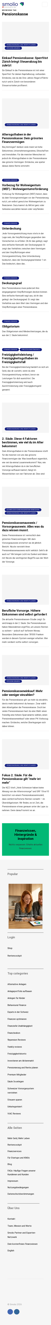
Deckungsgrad (12, 283)
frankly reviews (14, 1047)
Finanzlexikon (10, 180)
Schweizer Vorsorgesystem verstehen (23, 509)
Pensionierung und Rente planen (21, 45)
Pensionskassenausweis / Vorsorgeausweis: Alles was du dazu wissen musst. (23, 526)
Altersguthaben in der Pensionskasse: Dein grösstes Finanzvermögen (22, 138)
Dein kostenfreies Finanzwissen (22, 1244)
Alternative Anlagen (16, 984)
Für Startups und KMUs (18, 1157)
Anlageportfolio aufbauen (19, 991)
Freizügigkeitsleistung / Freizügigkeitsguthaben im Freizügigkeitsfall (20, 358)
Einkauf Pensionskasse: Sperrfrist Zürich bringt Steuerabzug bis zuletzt (25, 61)
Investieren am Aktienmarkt (20, 1060)
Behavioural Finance (16, 1005)
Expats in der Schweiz (17, 1012)
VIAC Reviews (14, 1113)
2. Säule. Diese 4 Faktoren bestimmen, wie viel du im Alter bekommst (23, 442)
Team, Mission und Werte (19, 1226)
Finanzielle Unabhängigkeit (20, 1026)
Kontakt (11, 1219)
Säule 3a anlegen (15, 1081)
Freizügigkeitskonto (31, 349)
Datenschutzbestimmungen (20, 1194)
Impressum (12, 1181)
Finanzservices (14, 1151)
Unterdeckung (11, 228)
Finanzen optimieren (17, 1019)
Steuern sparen (13, 48)
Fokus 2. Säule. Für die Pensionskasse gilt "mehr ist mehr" (21, 779)
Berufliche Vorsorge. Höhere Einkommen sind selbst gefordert (24, 612)
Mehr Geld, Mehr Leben (18, 1138)
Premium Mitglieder (16, 1074)
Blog (9, 1164)
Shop (9, 948)
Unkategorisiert (14, 1106)
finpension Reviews (16, 1040)
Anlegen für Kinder (16, 998)
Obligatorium (10, 326)
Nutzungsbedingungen (18, 1187)
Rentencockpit (14, 955)
